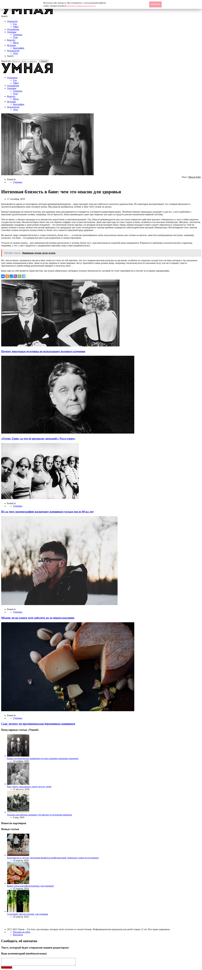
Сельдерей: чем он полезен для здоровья (27, 914)
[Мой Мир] (11, 276)
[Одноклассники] (7, 276)
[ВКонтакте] (3, 276)
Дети (15, 53)
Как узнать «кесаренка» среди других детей (29, 786)
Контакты (18, 934)
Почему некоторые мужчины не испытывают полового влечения (43, 351)
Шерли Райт (194, 177)
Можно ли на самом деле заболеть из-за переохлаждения (37, 617)
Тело (15, 37)
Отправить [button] (6, 967)
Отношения (13, 29)
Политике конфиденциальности (81, 6)
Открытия (12, 21)
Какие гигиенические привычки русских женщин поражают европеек (42, 758)
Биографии (18, 48)
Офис (16, 26)
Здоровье (11, 32)
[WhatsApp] (19, 276)
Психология (13, 50)
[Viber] (15, 276)
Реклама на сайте (21, 932)
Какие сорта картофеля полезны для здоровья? (30, 886)
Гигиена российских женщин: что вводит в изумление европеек (39, 814)
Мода (15, 42)
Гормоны (17, 34)
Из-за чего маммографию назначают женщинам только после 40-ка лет (47, 511)
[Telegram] (23, 276)
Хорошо (155, 4)
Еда (15, 24)
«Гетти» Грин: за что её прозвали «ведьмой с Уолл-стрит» (38, 438)
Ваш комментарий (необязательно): (24, 953)
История (11, 45)
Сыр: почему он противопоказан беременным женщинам (38, 723)
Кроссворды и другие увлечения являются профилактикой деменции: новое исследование (53, 857)
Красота (11, 40)
